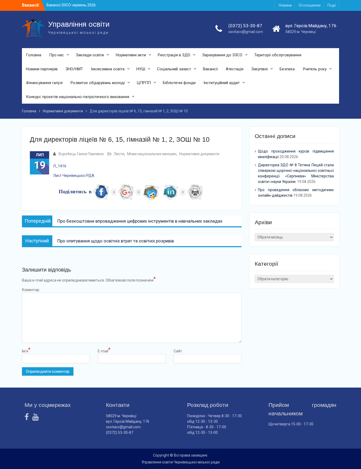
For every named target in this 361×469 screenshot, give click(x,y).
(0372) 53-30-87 (245, 25)
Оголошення (310, 5)
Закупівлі (259, 69)
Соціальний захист (174, 69)
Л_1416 (59, 166)
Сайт (178, 351)
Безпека (287, 69)
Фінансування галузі (44, 82)
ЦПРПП (144, 82)
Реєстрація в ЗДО (174, 55)
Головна (33, 55)
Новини (285, 5)
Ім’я (26, 350)
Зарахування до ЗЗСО (222, 55)
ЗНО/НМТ (74, 69)
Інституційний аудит (221, 82)
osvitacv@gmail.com (245, 32)
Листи (119, 154)
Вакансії (210, 69)
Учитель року (315, 69)
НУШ (140, 69)
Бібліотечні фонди (179, 82)
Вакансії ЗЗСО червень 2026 (71, 5)
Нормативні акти (131, 55)
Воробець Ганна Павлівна (81, 154)
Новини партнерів (42, 69)
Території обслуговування (277, 55)
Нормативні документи (199, 154)
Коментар (30, 290)
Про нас (56, 55)
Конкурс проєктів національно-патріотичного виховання (77, 96)
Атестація (234, 69)
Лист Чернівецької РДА (73, 175)
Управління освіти (79, 24)
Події (331, 5)
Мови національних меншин (151, 154)
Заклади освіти (90, 55)
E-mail (104, 350)
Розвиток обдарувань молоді (98, 82)
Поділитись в (75, 192)
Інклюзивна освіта (107, 69)
